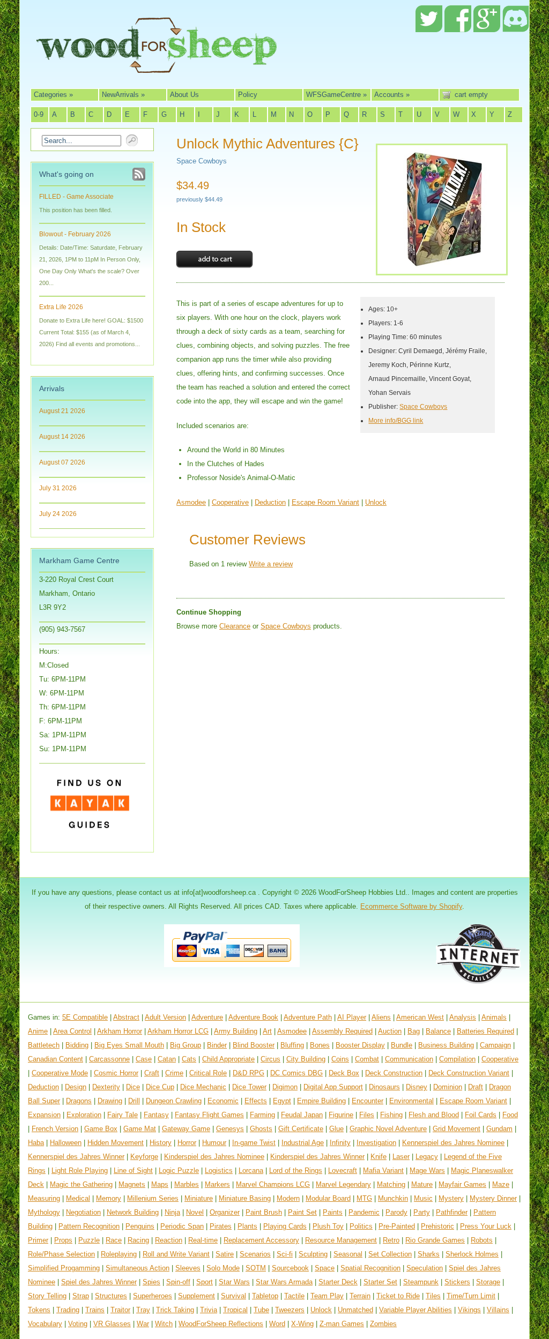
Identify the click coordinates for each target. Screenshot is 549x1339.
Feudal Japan (302, 1115)
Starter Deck (338, 1282)
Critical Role (208, 1073)
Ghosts (261, 1129)
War (143, 1324)
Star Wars (234, 1282)
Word (277, 1324)
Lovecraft (342, 1170)
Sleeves (188, 1268)
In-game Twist (254, 1143)
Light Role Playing (79, 1170)
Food (510, 1115)
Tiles (433, 1296)
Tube (261, 1310)
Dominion (447, 1087)
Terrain (360, 1296)
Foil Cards (480, 1115)
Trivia (208, 1310)
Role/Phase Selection (61, 1254)
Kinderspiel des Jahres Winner (317, 1157)
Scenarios (255, 1254)
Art (267, 1031)
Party (421, 1212)
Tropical (235, 1310)
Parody (396, 1212)
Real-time (203, 1240)
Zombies (383, 1324)
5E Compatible (85, 1017)
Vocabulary (45, 1324)
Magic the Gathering (81, 1184)
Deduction (270, 502)
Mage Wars (427, 1170)
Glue (336, 1129)
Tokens (39, 1310)
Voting (77, 1324)
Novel (195, 1212)
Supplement (196, 1296)
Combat (367, 1059)
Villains (498, 1310)
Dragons (79, 1101)
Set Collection (390, 1254)
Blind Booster (253, 1045)
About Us (184, 95)
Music (423, 1198)
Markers (217, 1184)
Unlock (376, 502)
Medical (78, 1198)
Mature (422, 1184)
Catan (167, 1059)
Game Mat (139, 1129)
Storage (488, 1282)
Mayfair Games (462, 1184)
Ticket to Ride (398, 1296)
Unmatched (355, 1310)
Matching (391, 1184)
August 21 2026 (62, 411)
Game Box (100, 1129)
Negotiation (83, 1212)
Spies (151, 1282)
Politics (361, 1226)
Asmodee (191, 502)
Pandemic (364, 1212)
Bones (320, 1045)
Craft (151, 1073)
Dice (133, 1087)
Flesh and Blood (434, 1115)
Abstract (126, 1017)
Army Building (235, 1031)
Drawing (110, 1101)
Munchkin (393, 1198)
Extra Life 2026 (61, 307)
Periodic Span (182, 1226)
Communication (409, 1059)
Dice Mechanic (203, 1087)
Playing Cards (285, 1226)
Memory (108, 1198)
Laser (401, 1157)
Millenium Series (153, 1198)
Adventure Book (253, 1017)
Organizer (225, 1212)
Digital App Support (333, 1087)
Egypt (282, 1101)
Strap (80, 1296)
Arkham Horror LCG (178, 1031)
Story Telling (47, 1296)
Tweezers (290, 1310)
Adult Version (165, 1017)
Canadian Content (55, 1059)
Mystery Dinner (493, 1198)
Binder (217, 1045)
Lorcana (251, 1170)
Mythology (44, 1212)
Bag (413, 1031)
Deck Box (344, 1073)
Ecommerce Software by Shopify (411, 906)
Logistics (219, 1170)
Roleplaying (119, 1254)
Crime (174, 1073)
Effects (255, 1101)
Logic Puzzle (179, 1170)
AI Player (351, 1017)
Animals (494, 1017)
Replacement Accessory (261, 1240)
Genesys (230, 1129)
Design (75, 1087)
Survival (233, 1296)
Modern (288, 1198)
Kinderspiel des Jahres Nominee (214, 1157)
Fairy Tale (122, 1115)
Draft (475, 1087)
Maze (500, 1184)
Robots (482, 1240)
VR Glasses (112, 1324)
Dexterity (106, 1087)
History (161, 1143)
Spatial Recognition (370, 1268)
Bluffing (292, 1045)
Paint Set (302, 1212)
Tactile (294, 1296)
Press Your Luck (485, 1226)
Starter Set (380, 1282)
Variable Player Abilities (415, 1310)
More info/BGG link (395, 420)
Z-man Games (342, 1324)
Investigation (376, 1143)
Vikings (469, 1310)
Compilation (457, 1059)
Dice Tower (249, 1087)
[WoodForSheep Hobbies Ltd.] (157, 65)
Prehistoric (437, 1226)
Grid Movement (456, 1129)
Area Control (72, 1031)
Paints (333, 1212)
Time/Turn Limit (471, 1296)
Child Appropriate (228, 1059)
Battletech (44, 1045)
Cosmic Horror (116, 1073)
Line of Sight (133, 1170)
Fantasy (156, 1115)
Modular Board (328, 1198)
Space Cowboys (201, 161)
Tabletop (265, 1296)
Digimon (285, 1087)
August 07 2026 (62, 462)
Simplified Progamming (64, 1268)
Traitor (120, 1310)
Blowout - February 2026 (75, 234)
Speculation (424, 1268)
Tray (143, 1310)
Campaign (495, 1045)
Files (366, 1115)
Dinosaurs (384, 1087)
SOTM (256, 1268)
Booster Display (360, 1045)
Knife (378, 1157)
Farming (262, 1115)
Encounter (367, 1101)
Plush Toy (328, 1226)
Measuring (44, 1198)
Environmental (411, 1101)
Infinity (340, 1143)
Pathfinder (452, 1212)
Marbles (186, 1184)
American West (420, 1017)
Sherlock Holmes (472, 1254)
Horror (186, 1143)
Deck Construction (393, 1073)
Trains (95, 1310)
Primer (38, 1240)
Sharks (429, 1254)
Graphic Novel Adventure (388, 1129)
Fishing (391, 1115)
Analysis (462, 1017)
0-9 (38, 114)
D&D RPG (248, 1073)
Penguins (139, 1226)
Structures (111, 1296)
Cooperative (230, 502)
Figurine (341, 1115)
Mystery (451, 1198)
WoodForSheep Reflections (221, 1324)
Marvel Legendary (343, 1184)
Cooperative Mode (60, 1073)
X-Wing (302, 1324)
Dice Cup (160, 1087)
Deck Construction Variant (468, 1073)
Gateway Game (186, 1129)
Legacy (427, 1157)
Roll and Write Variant (176, 1254)
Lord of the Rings (295, 1170)
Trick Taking (175, 1310)
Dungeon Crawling (174, 1101)
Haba (36, 1143)
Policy (247, 95)
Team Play (327, 1296)
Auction (390, 1031)
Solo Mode (223, 1268)
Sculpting (313, 1254)
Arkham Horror (119, 1031)
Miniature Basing (245, 1198)
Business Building (446, 1045)
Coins (340, 1059)
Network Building (133, 1212)
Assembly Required (342, 1031)
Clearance (234, 626)
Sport (204, 1282)
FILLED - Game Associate (76, 196)
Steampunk (421, 1282)
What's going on (66, 174)
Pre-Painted (397, 1226)
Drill (134, 1101)
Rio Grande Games (435, 1240)
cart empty (471, 95)
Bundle (401, 1045)
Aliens (381, 1017)
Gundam (499, 1129)
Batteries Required (485, 1031)
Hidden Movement (115, 1143)
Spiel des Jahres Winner (99, 1282)
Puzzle (89, 1240)
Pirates (221, 1226)
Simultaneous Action (137, 1268)
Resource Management (341, 1240)
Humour (214, 1143)
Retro (391, 1240)
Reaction (168, 1240)
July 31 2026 (58, 488)
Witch (164, 1324)
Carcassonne (109, 1059)
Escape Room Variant (325, 502)
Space (325, 1268)
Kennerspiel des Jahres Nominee (453, 1143)
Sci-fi (285, 1254)
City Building (305, 1059)
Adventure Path (308, 1017)
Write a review (271, 564)
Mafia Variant (383, 1170)
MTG (364, 1198)
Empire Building (321, 1101)
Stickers (457, 1282)
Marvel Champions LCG (273, 1184)
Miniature (198, 1198)
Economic (223, 1101)
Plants (247, 1226)
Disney (416, 1087)
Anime (38, 1031)
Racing (138, 1240)
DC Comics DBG (296, 1073)
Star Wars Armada (284, 1282)
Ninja (172, 1212)
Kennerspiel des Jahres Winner (76, 1157)
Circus (270, 1059)
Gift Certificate (300, 1129)
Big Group (185, 1045)
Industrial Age (302, 1143)
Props (63, 1240)
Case (144, 1059)
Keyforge (144, 1157)
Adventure (207, 1017)
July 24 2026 (58, 514)
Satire (225, 1254)
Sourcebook (290, 1268)
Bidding (76, 1045)
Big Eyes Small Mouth (129, 1045)
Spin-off (178, 1282)
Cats (189, 1059)
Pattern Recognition (89, 1226)
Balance (438, 1031)
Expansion (44, 1115)
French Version (55, 1129)
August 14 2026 (62, 436)
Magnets (131, 1184)
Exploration (83, 1115)
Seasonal (347, 1254)
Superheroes (152, 1296)
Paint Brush (264, 1212)
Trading (67, 1310)
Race (114, 1240)
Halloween (65, 1143)
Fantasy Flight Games (209, 1115)
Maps (159, 1184)
